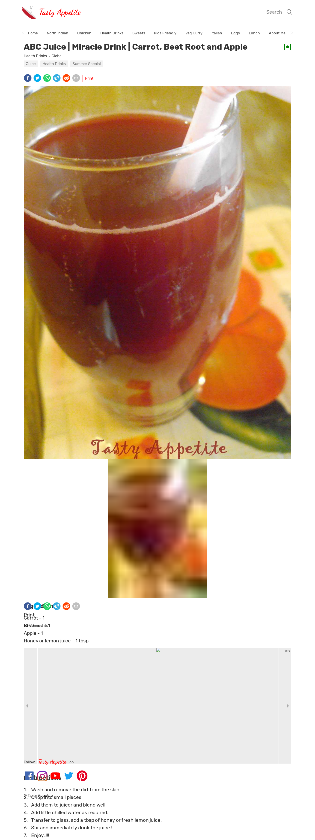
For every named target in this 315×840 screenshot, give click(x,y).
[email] (77, 78)
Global (57, 56)
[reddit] (67, 78)
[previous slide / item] (27, 706)
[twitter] (38, 78)
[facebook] (28, 78)
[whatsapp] (48, 78)
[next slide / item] (288, 706)
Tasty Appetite (60, 12)
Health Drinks (35, 56)
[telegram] (57, 78)
